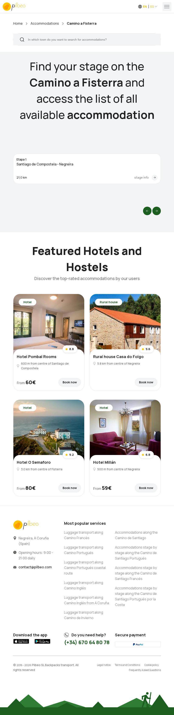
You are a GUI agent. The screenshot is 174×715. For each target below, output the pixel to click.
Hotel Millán (104, 462)
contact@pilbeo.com (35, 567)
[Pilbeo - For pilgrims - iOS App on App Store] (21, 644)
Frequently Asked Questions (145, 670)
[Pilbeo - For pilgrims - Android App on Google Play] (42, 644)
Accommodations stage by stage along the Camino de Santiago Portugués (136, 553)
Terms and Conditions (127, 665)
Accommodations (45, 23)
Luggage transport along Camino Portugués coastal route (85, 568)
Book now (70, 382)
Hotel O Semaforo (34, 462)
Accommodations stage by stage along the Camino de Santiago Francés (136, 573)
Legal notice (104, 665)
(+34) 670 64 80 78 (86, 642)
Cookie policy (151, 665)
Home (18, 23)
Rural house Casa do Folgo (118, 356)
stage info (141, 177)
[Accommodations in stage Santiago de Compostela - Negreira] (154, 178)
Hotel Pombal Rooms (36, 356)
